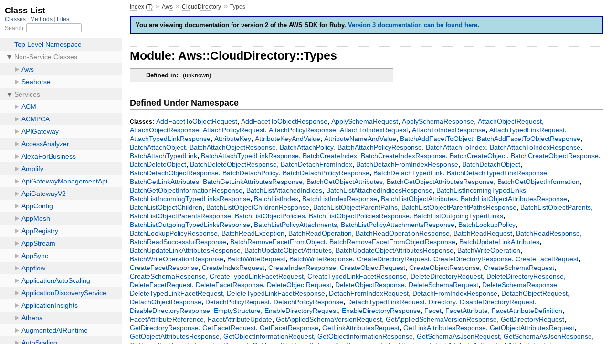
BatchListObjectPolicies (270, 216)
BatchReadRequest (482, 233)
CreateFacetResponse (164, 267)
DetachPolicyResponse (308, 302)
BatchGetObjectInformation (538, 181)
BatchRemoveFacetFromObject (278, 242)
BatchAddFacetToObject (436, 138)
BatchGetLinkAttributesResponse (253, 181)
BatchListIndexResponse (339, 199)
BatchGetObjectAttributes (344, 181)
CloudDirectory (201, 6)
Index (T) (141, 6)
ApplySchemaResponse (438, 121)
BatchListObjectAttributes (419, 199)
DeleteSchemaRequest (443, 285)
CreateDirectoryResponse (472, 259)
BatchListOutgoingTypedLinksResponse (190, 224)
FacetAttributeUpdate (240, 319)
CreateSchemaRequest (519, 267)
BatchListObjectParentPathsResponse (458, 207)
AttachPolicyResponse (302, 130)
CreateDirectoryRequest (393, 259)
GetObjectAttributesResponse (175, 336)
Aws (167, 6)
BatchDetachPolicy (250, 173)
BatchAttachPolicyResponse (379, 147)
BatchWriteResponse (321, 259)
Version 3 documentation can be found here (412, 25)
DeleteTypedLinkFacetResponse (276, 293)
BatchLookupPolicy (487, 224)
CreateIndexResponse (302, 267)
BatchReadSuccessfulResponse (178, 242)
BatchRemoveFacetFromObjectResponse (392, 242)
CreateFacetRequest (547, 259)
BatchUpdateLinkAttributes (499, 242)
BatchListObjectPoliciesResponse (359, 216)
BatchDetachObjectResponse (174, 173)
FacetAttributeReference (167, 319)
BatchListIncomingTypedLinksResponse (190, 199)
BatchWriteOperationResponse (176, 259)
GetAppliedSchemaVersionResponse (441, 319)
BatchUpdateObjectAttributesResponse (394, 250)
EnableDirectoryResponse (381, 310)
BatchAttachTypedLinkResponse (250, 156)
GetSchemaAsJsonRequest (458, 336)
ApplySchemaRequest (364, 121)
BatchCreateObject (478, 156)
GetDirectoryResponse (164, 328)
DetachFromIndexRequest (369, 293)
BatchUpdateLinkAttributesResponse (185, 250)
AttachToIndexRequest (374, 130)
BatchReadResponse (548, 233)
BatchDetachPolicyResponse (326, 173)
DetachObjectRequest (534, 293)
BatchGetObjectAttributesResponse (440, 181)
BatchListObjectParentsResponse (180, 216)
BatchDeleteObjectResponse (233, 164)
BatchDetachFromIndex (316, 164)
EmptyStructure (237, 310)
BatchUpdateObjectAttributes (288, 250)
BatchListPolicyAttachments (295, 224)
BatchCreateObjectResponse (555, 156)
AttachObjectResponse (164, 130)
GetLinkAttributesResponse (444, 328)
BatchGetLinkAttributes (164, 181)
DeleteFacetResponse (229, 285)
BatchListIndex (276, 199)
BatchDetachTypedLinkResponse (497, 173)
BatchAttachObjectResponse (233, 147)
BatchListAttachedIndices (284, 190)
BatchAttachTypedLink (163, 156)
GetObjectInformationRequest (268, 336)
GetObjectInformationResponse (365, 336)
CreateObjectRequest (372, 267)
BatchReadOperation (320, 233)
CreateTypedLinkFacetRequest (257, 276)
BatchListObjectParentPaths (355, 207)
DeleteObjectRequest (299, 285)
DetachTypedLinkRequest (386, 302)
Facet (433, 310)
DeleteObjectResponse (370, 285)
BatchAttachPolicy (307, 147)
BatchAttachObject (158, 147)
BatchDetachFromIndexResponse (407, 164)
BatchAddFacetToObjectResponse (528, 138)
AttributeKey (232, 138)
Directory (442, 302)
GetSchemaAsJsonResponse (548, 336)
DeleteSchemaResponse (519, 285)
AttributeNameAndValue (360, 138)
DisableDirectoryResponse (170, 310)
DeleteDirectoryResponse (525, 276)
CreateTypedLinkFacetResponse (357, 276)
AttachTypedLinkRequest (527, 130)
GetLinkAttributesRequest (361, 328)
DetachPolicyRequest (237, 302)
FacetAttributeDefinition (527, 310)
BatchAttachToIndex (456, 147)
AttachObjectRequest (510, 121)
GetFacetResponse (289, 328)
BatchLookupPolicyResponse (174, 233)
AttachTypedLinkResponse (170, 138)
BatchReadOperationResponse (403, 233)
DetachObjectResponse (165, 302)
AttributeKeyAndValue (287, 138)
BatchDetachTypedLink (408, 173)
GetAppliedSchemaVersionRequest (329, 319)
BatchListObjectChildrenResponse (257, 207)
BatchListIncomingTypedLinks (481, 190)
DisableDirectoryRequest (497, 302)
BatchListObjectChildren (166, 207)
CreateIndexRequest (233, 267)
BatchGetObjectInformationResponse (186, 190)
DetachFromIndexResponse (454, 293)
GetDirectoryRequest (532, 319)
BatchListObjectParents (555, 207)
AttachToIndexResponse (448, 130)
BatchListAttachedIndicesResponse (379, 190)
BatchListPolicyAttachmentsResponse (397, 224)
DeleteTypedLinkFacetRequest (176, 293)
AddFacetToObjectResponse (284, 121)
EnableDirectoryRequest (301, 310)
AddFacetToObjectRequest (196, 121)
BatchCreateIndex (330, 156)
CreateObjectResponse (444, 267)
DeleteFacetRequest (161, 285)
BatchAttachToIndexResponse (535, 147)
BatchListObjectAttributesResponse (514, 199)
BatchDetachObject (491, 164)
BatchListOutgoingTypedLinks (458, 216)
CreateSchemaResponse (168, 276)
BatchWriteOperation (488, 250)
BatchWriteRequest (256, 259)
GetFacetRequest (229, 328)
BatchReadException (252, 233)
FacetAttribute (466, 310)
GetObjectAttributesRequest (532, 328)
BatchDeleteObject (158, 164)
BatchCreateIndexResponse (403, 156)
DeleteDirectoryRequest (447, 276)
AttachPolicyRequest (234, 130)
